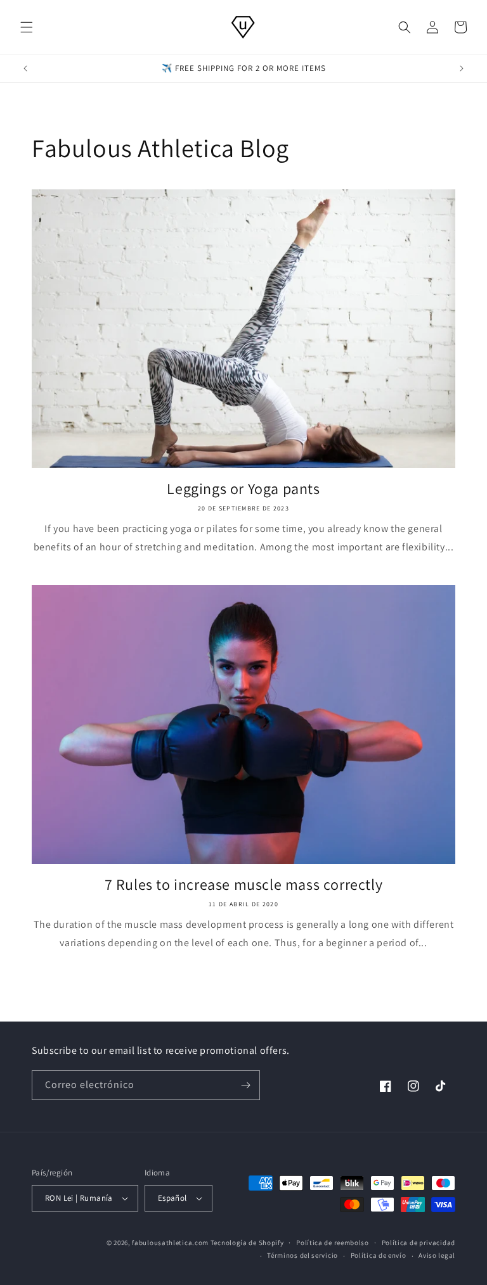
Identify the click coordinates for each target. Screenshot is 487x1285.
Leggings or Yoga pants (243, 488)
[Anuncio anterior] (25, 68)
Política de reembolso (332, 1242)
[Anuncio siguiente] (462, 68)
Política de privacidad (418, 1242)
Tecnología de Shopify (247, 1242)
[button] (27, 27)
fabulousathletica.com (170, 1242)
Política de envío (378, 1255)
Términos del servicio (302, 1255)
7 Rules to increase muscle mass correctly (244, 884)
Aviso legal (437, 1255)
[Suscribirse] (245, 1085)
